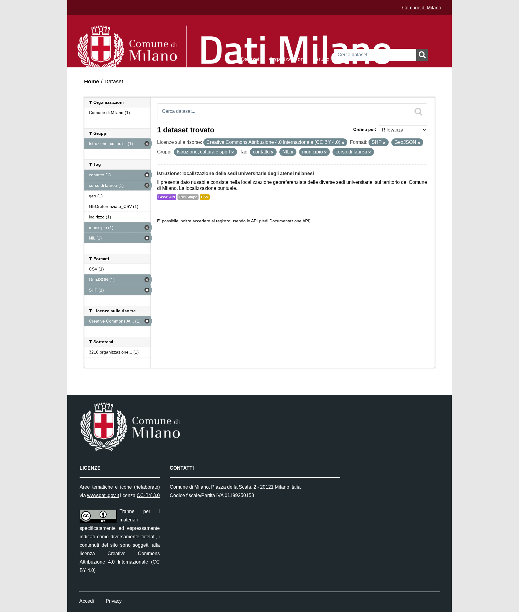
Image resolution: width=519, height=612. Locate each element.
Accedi (86, 601)
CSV (204, 197)
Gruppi (322, 58)
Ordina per (364, 129)
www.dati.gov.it (103, 495)
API (254, 221)
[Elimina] (342, 142)
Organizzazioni (287, 58)
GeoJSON (166, 197)
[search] (418, 111)
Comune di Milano (421, 7)
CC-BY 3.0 (148, 495)
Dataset (250, 58)
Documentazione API (289, 221)
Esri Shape (188, 197)
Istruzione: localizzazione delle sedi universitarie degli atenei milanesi (235, 173)
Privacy (114, 601)
